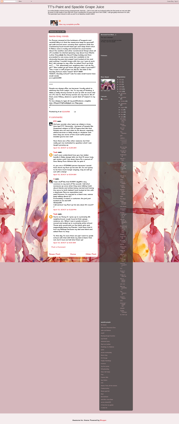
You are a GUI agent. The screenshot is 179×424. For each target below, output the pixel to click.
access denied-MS (106, 402)
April (122, 117)
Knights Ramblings (106, 360)
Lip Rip (122, 244)
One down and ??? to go (123, 120)
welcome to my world (123, 255)
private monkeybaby (106, 352)
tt (54, 179)
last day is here (123, 176)
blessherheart (104, 396)
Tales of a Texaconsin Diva (108, 327)
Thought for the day (123, 151)
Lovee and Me (123, 237)
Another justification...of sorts (123, 215)
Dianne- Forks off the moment (109, 385)
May (122, 114)
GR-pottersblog (105, 369)
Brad (102, 394)
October (123, 101)
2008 (120, 89)
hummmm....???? (123, 209)
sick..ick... (123, 284)
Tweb (55, 152)
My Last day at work (123, 147)
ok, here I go (123, 314)
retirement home (105, 341)
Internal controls (123, 125)
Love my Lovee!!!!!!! (123, 265)
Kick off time (122, 128)
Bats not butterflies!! (123, 288)
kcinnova (103, 363)
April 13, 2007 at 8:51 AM (64, 243)
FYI (121, 268)
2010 (120, 84)
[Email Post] (74, 112)
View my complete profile (69, 24)
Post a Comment (58, 247)
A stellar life (104, 408)
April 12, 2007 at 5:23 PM (64, 210)
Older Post (91, 254)
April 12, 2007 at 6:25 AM (64, 148)
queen (102, 349)
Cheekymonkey (105, 388)
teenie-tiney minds (123, 247)
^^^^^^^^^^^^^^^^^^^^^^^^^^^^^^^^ (123, 142)
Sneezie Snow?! (123, 297)
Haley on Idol (122, 251)
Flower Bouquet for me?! (123, 202)
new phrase (123, 206)
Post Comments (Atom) (78, 260)
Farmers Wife (104, 377)
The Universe (123, 132)
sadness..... (123, 138)
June (122, 112)
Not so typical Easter (122, 280)
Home (73, 254)
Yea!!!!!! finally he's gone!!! (122, 192)
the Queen (103, 325)
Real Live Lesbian (105, 344)
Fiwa (102, 374)
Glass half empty (105, 372)
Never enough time (122, 259)
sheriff (102, 333)
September (124, 103)
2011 (120, 82)
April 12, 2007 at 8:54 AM (64, 174)
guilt (121, 135)
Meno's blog (104, 355)
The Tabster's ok (123, 293)
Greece (122, 234)
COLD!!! (122, 308)
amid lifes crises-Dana (107, 399)
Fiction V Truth (122, 271)
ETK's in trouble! (123, 182)
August (123, 107)
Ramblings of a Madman (107, 347)
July (122, 109)
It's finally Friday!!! (123, 241)
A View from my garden (107, 405)
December (123, 93)
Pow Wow (122, 199)
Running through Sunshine (108, 336)
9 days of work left (123, 275)
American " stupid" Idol (123, 304)
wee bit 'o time (122, 159)
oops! (121, 196)
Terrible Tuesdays (123, 311)
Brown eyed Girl (105, 391)
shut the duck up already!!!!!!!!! (123, 221)
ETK (55, 121)
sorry (121, 179)
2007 (120, 91)
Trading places (122, 186)
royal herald (104, 338)
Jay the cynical (105, 366)
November (123, 97)
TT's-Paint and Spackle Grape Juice (76, 7)
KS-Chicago (104, 358)
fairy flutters (104, 380)
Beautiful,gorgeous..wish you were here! (123, 229)
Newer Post (54, 254)
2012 (120, 79)
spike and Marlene (106, 330)
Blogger (103, 420)
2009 (120, 86)
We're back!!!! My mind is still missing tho (123, 166)
